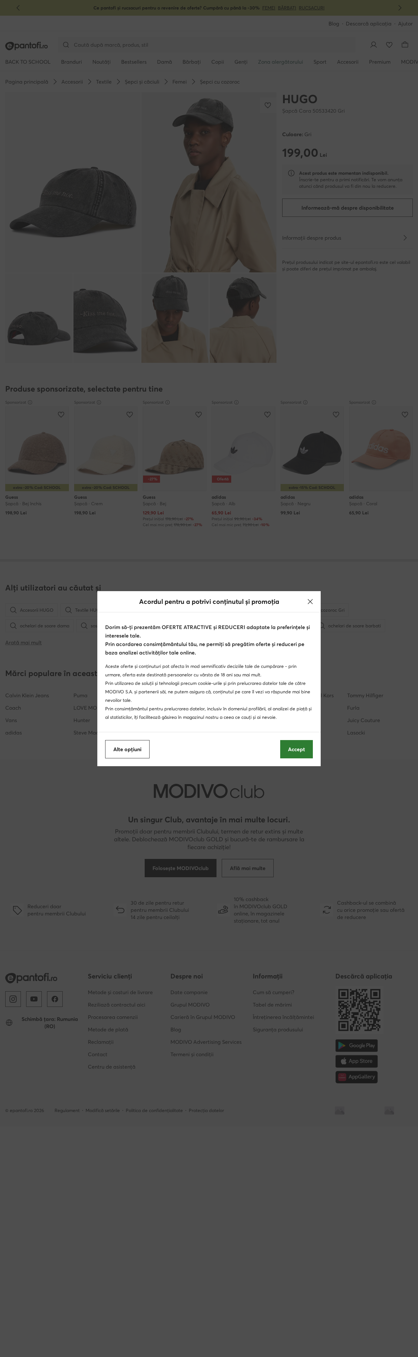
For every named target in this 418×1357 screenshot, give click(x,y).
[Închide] (310, 601)
